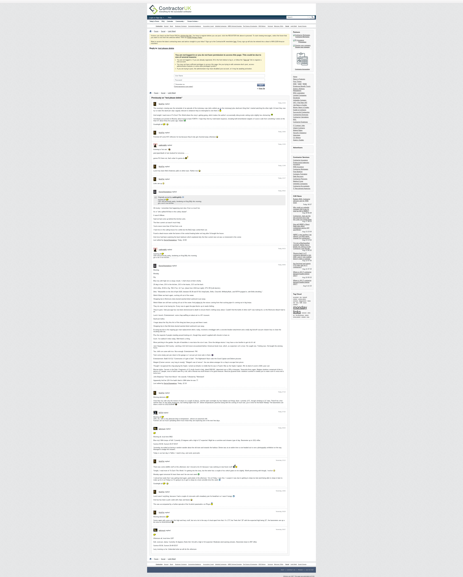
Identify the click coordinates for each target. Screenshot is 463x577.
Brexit (171, 26)
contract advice (302, 299)
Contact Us (291, 570)
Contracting (159, 26)
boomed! (305, 297)
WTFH (161, 413)
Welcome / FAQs (278, 26)
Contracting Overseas (300, 115)
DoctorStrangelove (165, 192)
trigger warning (296, 317)
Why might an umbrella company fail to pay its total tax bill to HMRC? (301, 209)
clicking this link (186, 36)
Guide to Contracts (299, 110)
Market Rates (298, 130)
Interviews (296, 135)
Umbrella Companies (221, 26)
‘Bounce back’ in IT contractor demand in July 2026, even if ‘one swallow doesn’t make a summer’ (302, 256)
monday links (300, 309)
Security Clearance (299, 133)
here (234, 41)
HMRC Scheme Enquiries (235, 26)
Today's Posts (154, 21)
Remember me (180, 84)
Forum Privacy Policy (194, 37)
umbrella (303, 317)
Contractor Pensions (300, 179)
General (166, 26)
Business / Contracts (181, 26)
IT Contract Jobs (299, 125)
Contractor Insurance (300, 160)
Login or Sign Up (156, 18)
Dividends (296, 98)
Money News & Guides (301, 107)
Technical (270, 26)
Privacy (300, 570)
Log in (261, 85)
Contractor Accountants (301, 186)
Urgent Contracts (299, 128)
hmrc (297, 302)
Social (287, 26)
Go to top (309, 570)
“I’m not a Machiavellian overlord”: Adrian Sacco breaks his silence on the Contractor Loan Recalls (302, 245)
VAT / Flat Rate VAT (300, 103)
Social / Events (302, 26)
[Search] (312, 17)
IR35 (294, 84)
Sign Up (246, 60)
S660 (299, 84)
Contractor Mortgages (300, 169)
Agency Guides (298, 140)
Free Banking (297, 172)
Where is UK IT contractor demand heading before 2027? (302, 274)
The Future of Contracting (250, 26)
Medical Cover (298, 181)
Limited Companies (299, 95)
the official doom (300, 315)
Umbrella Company (299, 100)
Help (169, 17)
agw (301, 297)
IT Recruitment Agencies (301, 188)
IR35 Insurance (298, 167)
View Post (183, 197)
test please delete (166, 48)
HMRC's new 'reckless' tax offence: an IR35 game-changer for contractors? (302, 236)
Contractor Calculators (301, 117)
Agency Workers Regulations (299, 89)
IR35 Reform (262, 26)
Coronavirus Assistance (194, 26)
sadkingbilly (163, 145)
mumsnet (304, 312)
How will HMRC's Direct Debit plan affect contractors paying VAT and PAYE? (301, 227)
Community (180, 21)
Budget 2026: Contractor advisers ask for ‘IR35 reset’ (301, 201)
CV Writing (297, 138)
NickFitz (161, 104)
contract (295, 299)
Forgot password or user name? (183, 86)
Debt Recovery (298, 176)
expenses (295, 300)
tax (294, 315)
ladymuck (162, 429)
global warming (302, 300)
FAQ (163, 21)
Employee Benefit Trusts (301, 86)
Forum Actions (192, 21)
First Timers (297, 81)
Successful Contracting (301, 112)
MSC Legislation (299, 93)
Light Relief (294, 26)
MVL (294, 119)
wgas (308, 317)
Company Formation (300, 174)
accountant (296, 297)
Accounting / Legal (208, 26)
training (307, 315)
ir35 (301, 302)
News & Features (299, 79)
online (308, 312)
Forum (156, 31)
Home (295, 77)
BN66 (305, 84)
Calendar (170, 21)
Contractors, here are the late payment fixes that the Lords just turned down (302, 217)
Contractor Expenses (300, 122)
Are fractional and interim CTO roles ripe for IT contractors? (302, 265)
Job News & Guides (300, 105)
